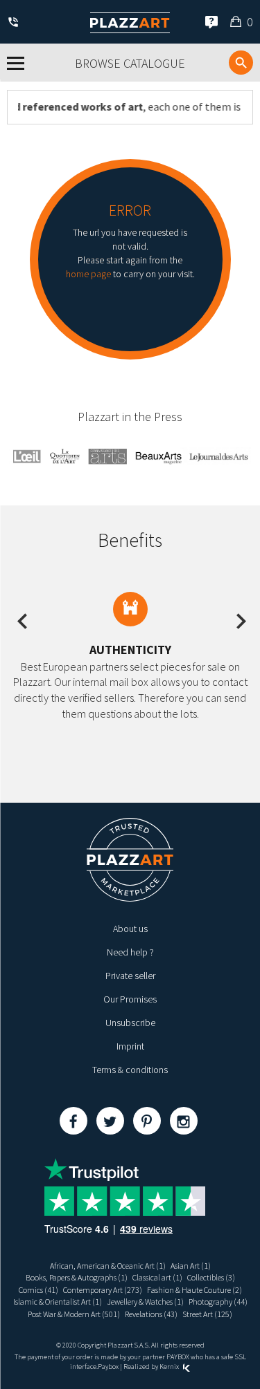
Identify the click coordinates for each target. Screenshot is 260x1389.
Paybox (108, 1366)
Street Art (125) (207, 1314)
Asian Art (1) (191, 1265)
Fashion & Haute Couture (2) (194, 1290)
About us (130, 928)
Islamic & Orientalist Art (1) (57, 1301)
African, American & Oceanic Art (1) (108, 1265)
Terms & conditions (130, 1069)
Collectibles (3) (211, 1277)
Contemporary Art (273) (102, 1290)
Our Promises (130, 999)
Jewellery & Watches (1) (145, 1301)
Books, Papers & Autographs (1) (77, 1277)
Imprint (130, 1046)
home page (88, 274)
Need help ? (130, 952)
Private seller (130, 975)
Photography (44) (218, 1301)
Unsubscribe (130, 1022)
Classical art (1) (157, 1277)
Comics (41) (38, 1290)
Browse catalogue (130, 63)
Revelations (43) (151, 1314)
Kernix (169, 1366)
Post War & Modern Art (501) (74, 1314)
